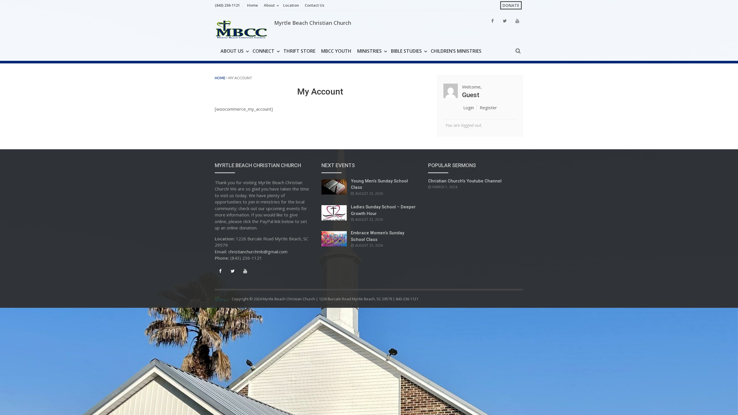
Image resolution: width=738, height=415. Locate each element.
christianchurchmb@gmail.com (257, 251)
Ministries (369, 51)
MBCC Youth (336, 51)
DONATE (510, 5)
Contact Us (314, 5)
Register (488, 107)
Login (468, 107)
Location (291, 5)
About (269, 5)
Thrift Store (299, 51)
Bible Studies (406, 51)
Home (252, 5)
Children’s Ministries (456, 51)
